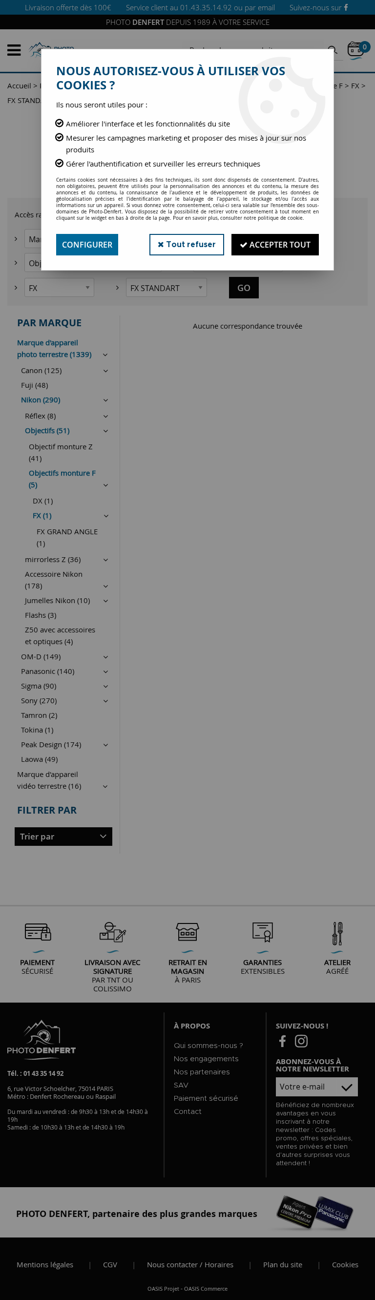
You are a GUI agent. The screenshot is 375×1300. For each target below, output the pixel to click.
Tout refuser (190, 245)
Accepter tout (279, 244)
